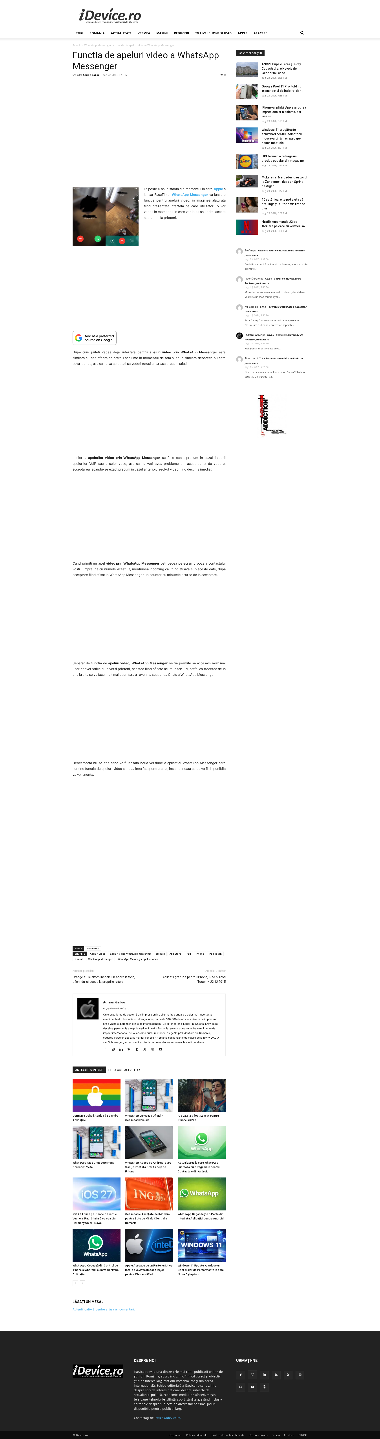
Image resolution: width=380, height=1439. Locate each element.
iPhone (200, 953)
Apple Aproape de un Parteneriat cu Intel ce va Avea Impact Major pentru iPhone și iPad (148, 1270)
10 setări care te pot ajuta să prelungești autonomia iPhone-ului (284, 204)
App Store (175, 953)
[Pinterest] (130, 1049)
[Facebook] (106, 1049)
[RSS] (276, 1375)
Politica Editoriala (196, 1435)
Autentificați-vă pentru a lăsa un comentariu (104, 1309)
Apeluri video (97, 953)
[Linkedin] (122, 1049)
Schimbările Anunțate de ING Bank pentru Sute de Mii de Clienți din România (147, 1218)
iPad (188, 953)
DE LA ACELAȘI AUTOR (124, 1070)
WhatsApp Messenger (97, 45)
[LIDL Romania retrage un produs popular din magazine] (247, 161)
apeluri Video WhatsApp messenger (130, 953)
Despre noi (175, 1435)
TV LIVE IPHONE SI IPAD (213, 33)
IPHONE (302, 1435)
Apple (242, 33)
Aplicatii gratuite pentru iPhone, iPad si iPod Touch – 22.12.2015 (194, 979)
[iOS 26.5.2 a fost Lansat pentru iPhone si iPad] (202, 1095)
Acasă (76, 45)
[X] (146, 1049)
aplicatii (160, 953)
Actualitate (121, 33)
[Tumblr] (138, 1049)
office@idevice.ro (168, 1418)
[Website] (154, 1049)
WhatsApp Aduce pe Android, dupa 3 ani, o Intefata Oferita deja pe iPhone (148, 1167)
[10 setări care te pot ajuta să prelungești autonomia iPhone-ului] (247, 205)
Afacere (260, 33)
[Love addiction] (272, 437)
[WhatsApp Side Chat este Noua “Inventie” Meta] (97, 1142)
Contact (289, 1435)
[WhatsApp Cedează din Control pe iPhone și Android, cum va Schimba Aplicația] (97, 1245)
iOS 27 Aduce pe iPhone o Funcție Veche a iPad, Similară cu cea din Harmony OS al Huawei (95, 1218)
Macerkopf (93, 948)
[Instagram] (114, 1049)
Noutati (79, 959)
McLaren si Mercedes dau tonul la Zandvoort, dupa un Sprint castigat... (284, 182)
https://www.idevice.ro (116, 1008)
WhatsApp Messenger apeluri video (138, 959)
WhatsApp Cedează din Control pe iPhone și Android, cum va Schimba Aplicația (96, 1270)
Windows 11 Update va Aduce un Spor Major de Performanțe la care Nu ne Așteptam (201, 1270)
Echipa (276, 1435)
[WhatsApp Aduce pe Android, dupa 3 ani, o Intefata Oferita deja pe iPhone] (149, 1142)
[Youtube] (162, 1049)
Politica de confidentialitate (228, 1435)
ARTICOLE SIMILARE (89, 1070)
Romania (97, 33)
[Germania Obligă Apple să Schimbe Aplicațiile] (97, 1095)
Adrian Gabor (91, 74)
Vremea (144, 33)
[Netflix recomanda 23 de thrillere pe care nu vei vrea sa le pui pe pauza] (247, 227)
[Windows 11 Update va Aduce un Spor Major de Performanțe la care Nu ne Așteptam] (202, 1245)
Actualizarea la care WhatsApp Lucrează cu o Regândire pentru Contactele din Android (198, 1167)
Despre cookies (258, 1435)
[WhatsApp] (240, 1387)
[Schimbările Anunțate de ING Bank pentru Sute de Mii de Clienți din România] (149, 1193)
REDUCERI (181, 33)
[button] (302, 33)
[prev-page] (75, 1283)
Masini (162, 33)
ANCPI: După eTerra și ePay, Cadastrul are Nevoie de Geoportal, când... (281, 68)
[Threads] (264, 1387)
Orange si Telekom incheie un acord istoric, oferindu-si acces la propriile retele (104, 979)
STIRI (79, 33)
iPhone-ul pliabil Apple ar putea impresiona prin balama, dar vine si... (284, 112)
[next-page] (82, 1283)
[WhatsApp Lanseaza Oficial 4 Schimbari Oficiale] (149, 1095)
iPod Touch (215, 953)
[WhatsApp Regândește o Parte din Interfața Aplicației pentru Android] (202, 1193)
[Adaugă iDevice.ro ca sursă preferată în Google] (149, 338)
